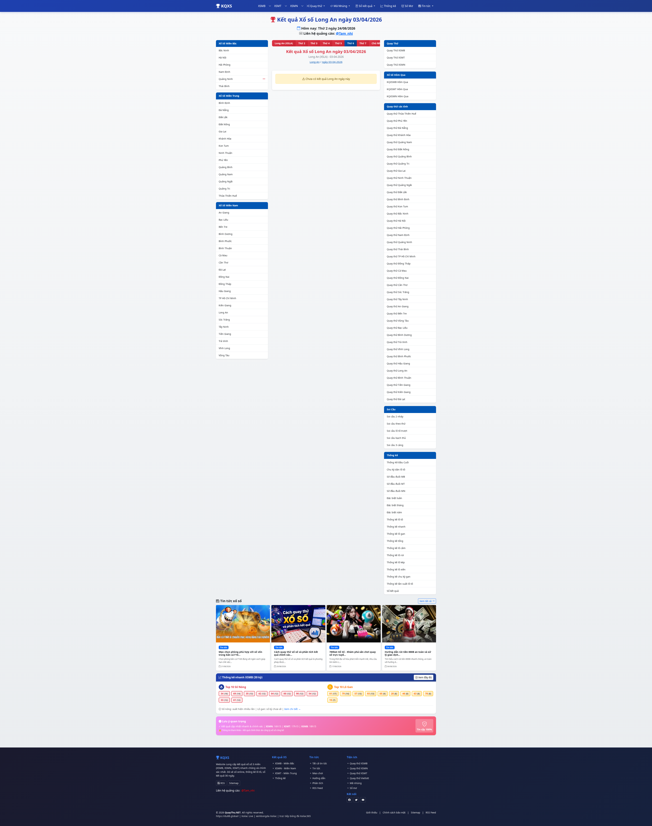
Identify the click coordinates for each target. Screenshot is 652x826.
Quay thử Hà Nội (396, 220)
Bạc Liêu (223, 219)
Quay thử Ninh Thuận (399, 177)
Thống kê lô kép (396, 562)
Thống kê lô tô (395, 519)
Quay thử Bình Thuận (399, 377)
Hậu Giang (225, 291)
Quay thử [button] (316, 6)
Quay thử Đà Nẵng (397, 128)
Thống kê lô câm (396, 548)
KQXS (226, 6)
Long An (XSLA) (284, 43)
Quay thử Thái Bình (398, 249)
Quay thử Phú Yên (397, 120)
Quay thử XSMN (358, 768)
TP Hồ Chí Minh (227, 298)
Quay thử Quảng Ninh (399, 242)
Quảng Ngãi (226, 181)
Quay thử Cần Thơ (397, 285)
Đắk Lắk (223, 117)
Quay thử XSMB (358, 763)
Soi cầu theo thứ (396, 423)
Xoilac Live (247, 816)
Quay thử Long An (397, 370)
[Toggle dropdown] (269, 5)
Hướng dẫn (318, 778)
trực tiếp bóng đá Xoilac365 (295, 816)
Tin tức (316, 768)
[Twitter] (356, 799)
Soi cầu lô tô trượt (397, 430)
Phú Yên (223, 160)
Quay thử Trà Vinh (397, 342)
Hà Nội (222, 57)
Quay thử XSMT (358, 773)
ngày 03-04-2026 (332, 62)
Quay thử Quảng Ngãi (399, 185)
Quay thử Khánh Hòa (399, 135)
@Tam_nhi (344, 33)
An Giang (224, 212)
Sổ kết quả (393, 590)
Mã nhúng (355, 783)
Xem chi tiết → (292, 709)
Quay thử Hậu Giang (398, 363)
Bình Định (224, 103)
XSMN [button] (294, 6)
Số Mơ (408, 6)
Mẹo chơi (317, 773)
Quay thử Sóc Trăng (398, 292)
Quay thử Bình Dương (399, 335)
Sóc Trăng (224, 319)
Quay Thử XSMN (396, 64)
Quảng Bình (225, 167)
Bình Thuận (225, 248)
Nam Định (224, 71)
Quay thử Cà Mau (397, 270)
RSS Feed (317, 788)
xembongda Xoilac (266, 816)
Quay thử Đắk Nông (398, 149)
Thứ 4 (326, 43)
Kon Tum (224, 145)
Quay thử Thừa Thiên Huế (401, 113)
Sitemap (234, 783)
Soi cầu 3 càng (395, 445)
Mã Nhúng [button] (340, 6)
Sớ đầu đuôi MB (396, 476)
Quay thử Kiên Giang (399, 392)
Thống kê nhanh (396, 526)
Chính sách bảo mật (394, 812)
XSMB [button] (261, 6)
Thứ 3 (314, 43)
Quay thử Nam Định (398, 235)
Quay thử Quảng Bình (399, 156)
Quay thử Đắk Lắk (397, 192)
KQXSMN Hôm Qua (397, 96)
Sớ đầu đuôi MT (396, 483)
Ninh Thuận (225, 152)
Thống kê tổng (395, 541)
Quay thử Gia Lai (396, 170)
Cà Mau (223, 255)
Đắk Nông (224, 124)
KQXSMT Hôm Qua (397, 89)
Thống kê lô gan (396, 533)
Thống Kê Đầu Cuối (398, 462)
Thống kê (389, 6)
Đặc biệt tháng (395, 505)
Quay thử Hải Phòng (398, 227)
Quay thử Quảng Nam (399, 142)
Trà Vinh (223, 341)
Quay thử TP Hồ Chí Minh (401, 256)
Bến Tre (223, 226)
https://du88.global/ (227, 816)
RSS (222, 783)
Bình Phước (225, 241)
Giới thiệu (371, 812)
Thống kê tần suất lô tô (400, 583)
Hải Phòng (224, 64)
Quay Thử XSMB (396, 50)
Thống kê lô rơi (395, 555)
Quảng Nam (226, 174)
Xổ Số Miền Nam (228, 205)
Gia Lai (222, 131)
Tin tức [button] (426, 6)
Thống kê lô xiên (396, 569)
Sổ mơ (353, 788)
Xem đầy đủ (425, 677)
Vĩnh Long (224, 348)
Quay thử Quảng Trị (398, 163)
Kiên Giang (225, 305)
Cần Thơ (223, 262)
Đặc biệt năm (394, 512)
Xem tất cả (426, 601)
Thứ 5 (338, 43)
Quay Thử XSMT (396, 57)
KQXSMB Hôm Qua (397, 82)
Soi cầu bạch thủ (396, 438)
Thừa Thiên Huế (228, 195)
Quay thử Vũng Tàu (398, 320)
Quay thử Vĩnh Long (398, 349)
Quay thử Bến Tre (397, 313)
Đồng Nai (224, 276)
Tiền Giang (225, 333)
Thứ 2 (301, 43)
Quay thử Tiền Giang (398, 384)
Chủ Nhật (377, 43)
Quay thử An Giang (398, 306)
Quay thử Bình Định (398, 199)
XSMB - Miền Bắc (284, 763)
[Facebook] (349, 799)
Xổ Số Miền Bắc (228, 43)
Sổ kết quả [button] (365, 6)
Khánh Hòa (225, 138)
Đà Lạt (222, 269)
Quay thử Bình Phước (399, 356)
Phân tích (317, 783)
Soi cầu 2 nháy (395, 416)
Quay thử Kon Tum (397, 206)
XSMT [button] (277, 6)
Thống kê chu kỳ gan (398, 576)
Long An (223, 312)
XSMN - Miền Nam (285, 768)
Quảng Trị (224, 188)
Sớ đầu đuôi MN (396, 491)
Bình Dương (225, 234)
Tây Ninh (224, 326)
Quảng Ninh (242, 79)
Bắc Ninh (224, 50)
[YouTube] (363, 799)
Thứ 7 (362, 43)
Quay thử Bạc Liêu (397, 327)
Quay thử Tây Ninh (397, 299)
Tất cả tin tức (319, 763)
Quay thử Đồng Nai (398, 277)
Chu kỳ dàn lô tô (396, 469)
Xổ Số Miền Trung (229, 95)
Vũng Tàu (224, 355)
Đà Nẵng (224, 110)
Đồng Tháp (225, 284)
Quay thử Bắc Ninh (397, 213)
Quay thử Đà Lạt (396, 399)
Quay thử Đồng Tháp (399, 263)
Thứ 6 (350, 43)
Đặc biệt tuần (394, 498)
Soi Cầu (391, 409)
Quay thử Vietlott (359, 778)
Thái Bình (224, 86)
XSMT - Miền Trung (285, 773)
